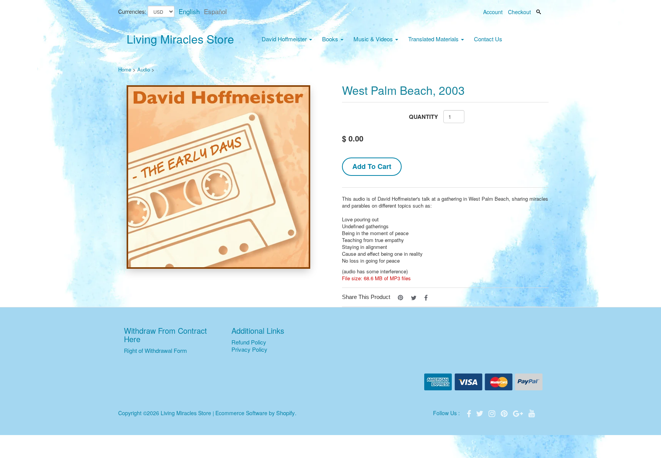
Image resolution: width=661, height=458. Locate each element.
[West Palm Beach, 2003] (218, 177)
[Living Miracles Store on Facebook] (469, 413)
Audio (143, 69)
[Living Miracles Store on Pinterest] (505, 413)
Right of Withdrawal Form (155, 350)
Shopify (285, 413)
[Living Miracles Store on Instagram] (493, 413)
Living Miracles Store (180, 39)
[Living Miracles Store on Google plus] (518, 413)
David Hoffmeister (285, 39)
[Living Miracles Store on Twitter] (480, 413)
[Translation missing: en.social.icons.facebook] (426, 296)
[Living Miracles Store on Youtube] (531, 413)
